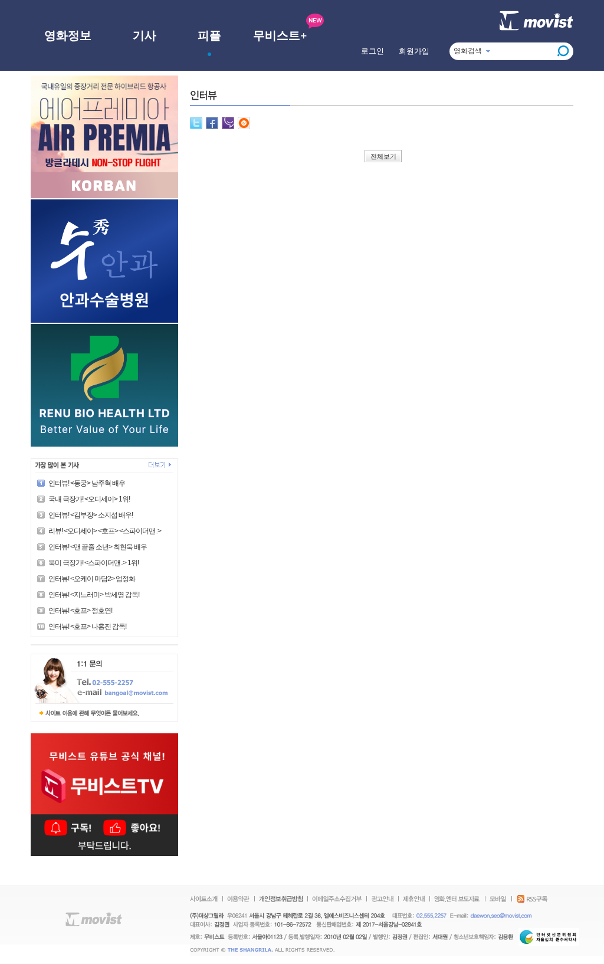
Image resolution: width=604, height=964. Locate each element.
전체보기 (383, 156)
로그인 (372, 51)
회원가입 (414, 51)
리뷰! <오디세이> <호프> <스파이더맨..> (104, 531)
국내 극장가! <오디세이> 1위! (89, 499)
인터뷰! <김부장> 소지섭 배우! (90, 515)
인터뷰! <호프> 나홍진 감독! (87, 626)
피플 (209, 35)
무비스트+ (280, 35)
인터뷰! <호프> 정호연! (80, 610)
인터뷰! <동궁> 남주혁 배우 (86, 483)
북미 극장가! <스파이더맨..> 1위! (93, 563)
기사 (144, 35)
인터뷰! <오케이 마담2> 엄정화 (91, 579)
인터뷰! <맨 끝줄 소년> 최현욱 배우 (97, 547)
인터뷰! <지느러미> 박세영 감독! (93, 595)
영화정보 (67, 35)
